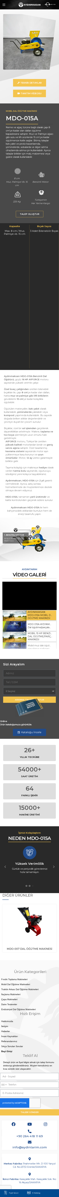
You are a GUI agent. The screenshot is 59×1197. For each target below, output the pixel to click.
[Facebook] (14, 1124)
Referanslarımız (9, 1041)
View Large (54, 906)
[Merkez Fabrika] (29, 1159)
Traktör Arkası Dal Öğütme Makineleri (20, 989)
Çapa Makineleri (9, 999)
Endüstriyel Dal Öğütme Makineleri (18, 1009)
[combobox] (3, 1085)
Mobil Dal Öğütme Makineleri (15, 984)
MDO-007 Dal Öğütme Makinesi (29, 948)
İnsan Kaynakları (9, 1036)
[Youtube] (30, 1124)
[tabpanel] (29, 596)
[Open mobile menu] (4, 5)
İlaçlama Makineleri (10, 994)
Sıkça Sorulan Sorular (12, 1046)
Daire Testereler (9, 1004)
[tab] (29, 615)
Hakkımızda (7, 1021)
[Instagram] (45, 1124)
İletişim (4, 1026)
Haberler (5, 1031)
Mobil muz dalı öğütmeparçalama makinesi (40, 647)
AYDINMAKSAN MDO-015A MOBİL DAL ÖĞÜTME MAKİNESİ (41, 615)
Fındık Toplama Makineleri (14, 979)
